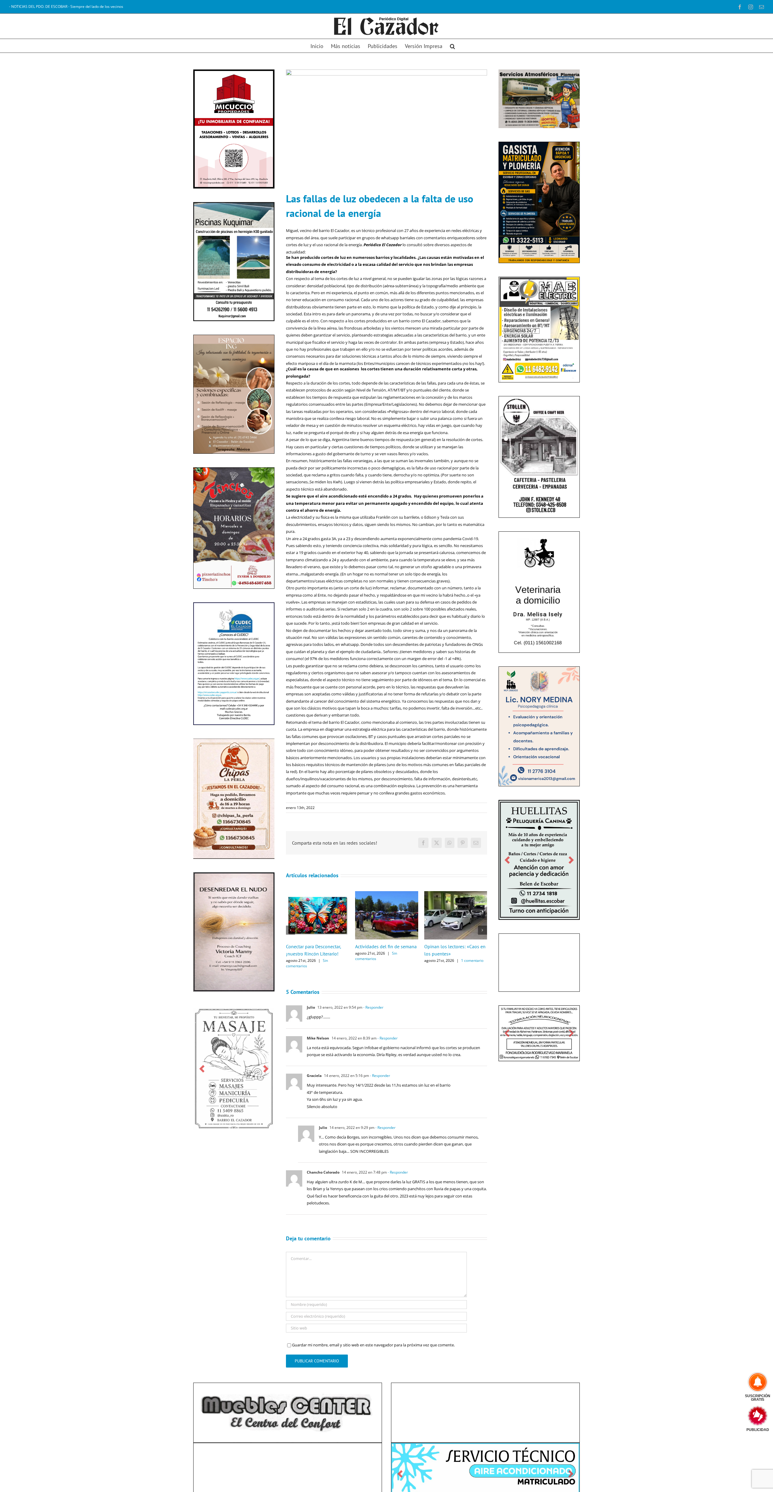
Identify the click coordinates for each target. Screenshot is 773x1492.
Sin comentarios (307, 963)
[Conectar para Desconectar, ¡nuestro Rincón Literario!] (317, 894)
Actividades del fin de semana (386, 946)
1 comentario (472, 960)
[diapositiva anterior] (202, 1076)
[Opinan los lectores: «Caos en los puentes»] (455, 894)
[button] (452, 46)
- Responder (372, 1007)
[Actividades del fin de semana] (386, 894)
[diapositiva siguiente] (266, 1076)
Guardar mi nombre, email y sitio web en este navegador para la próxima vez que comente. (373, 1345)
